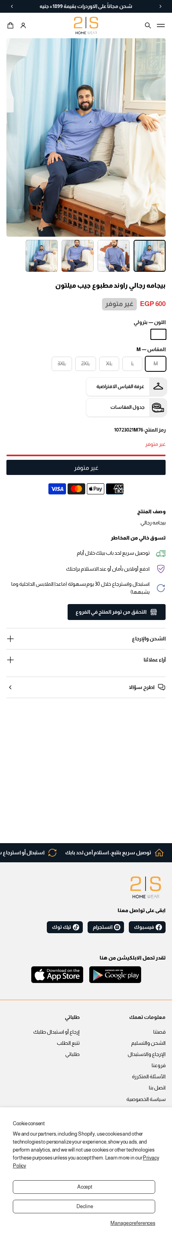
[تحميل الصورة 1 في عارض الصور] (150, 256)
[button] (11, 25)
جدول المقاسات (127, 407)
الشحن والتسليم (148, 1043)
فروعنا (159, 1065)
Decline (84, 1206)
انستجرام (102, 927)
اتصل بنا (157, 1088)
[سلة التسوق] (11, 25)
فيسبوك (144, 927)
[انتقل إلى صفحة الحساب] (23, 25)
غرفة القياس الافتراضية (120, 386)
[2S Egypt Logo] (146, 887)
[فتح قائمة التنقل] (161, 25)
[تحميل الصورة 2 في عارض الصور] (114, 256)
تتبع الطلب (68, 1043)
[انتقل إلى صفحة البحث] (148, 25)
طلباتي (72, 1054)
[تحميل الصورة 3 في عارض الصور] (78, 256)
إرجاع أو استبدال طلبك (56, 1032)
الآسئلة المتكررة (149, 1076)
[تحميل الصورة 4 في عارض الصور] (42, 256)
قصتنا (159, 1032)
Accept (84, 1187)
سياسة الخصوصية (146, 1099)
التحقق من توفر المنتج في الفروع (111, 612)
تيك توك (61, 927)
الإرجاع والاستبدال (147, 1054)
